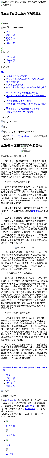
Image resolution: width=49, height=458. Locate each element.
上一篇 (23, 367)
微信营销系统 (11, 400)
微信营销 (30, 406)
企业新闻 (10, 57)
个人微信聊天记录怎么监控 (18, 101)
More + (4, 72)
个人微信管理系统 (14, 85)
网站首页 (15, 136)
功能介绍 (10, 35)
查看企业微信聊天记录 (16, 76)
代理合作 (10, 40)
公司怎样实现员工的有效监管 (19, 112)
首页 (8, 32)
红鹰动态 (10, 386)
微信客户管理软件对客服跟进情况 (22, 93)
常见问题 (10, 62)
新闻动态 (10, 43)
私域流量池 (30, 409)
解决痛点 (10, 38)
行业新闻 (10, 60)
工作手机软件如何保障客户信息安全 (23, 109)
